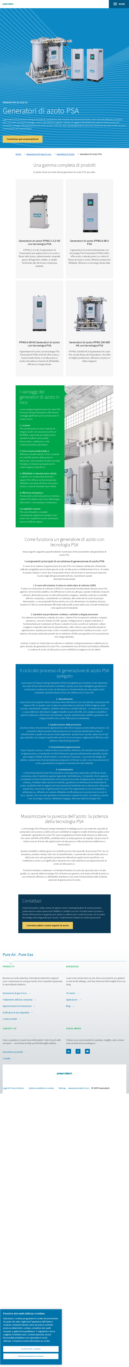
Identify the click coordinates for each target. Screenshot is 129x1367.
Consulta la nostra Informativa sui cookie (31, 1341)
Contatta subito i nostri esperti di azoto (47, 925)
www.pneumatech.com (78, 1088)
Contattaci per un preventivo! (22, 139)
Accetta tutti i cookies (31, 1349)
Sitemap (62, 1088)
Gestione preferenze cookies (41, 1088)
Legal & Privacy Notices (13, 1088)
